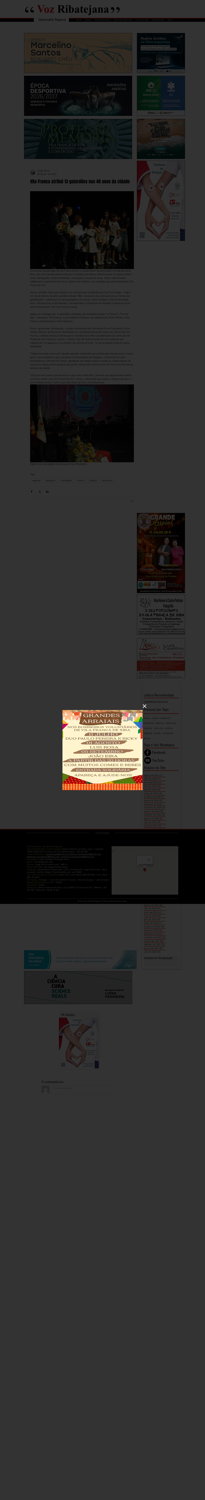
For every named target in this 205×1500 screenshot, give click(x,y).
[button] (145, 706)
